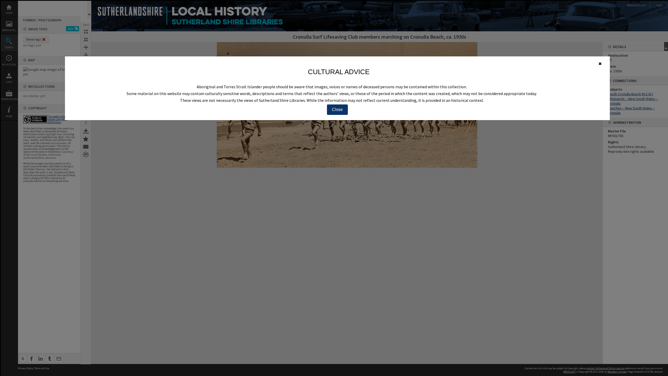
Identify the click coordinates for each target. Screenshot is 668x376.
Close (337, 109)
